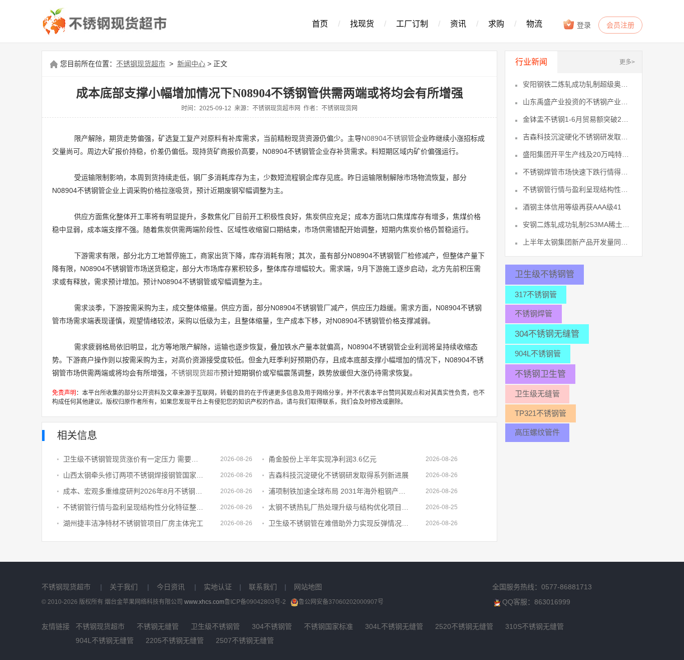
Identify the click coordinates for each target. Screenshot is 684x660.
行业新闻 (531, 62)
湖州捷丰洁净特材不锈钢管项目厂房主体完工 (133, 523)
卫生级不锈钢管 (544, 274)
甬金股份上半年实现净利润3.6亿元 (322, 459)
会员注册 (620, 25)
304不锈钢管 (272, 626)
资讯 (458, 24)
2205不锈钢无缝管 (175, 640)
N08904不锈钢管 (388, 138)
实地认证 (218, 587)
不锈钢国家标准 (328, 626)
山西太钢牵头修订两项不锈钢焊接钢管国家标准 (134, 475)
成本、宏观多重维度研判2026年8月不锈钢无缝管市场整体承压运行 (134, 491)
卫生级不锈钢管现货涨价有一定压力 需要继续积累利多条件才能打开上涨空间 (134, 459)
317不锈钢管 (536, 294)
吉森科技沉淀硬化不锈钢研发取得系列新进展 (338, 475)
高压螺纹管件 (537, 432)
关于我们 (124, 587)
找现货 (362, 24)
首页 (320, 24)
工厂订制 (412, 24)
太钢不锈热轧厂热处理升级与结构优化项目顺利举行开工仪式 (339, 507)
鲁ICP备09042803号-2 (255, 601)
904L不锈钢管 (538, 353)
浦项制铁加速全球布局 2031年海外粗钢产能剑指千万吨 (339, 491)
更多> (627, 62)
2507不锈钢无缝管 (245, 640)
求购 (496, 24)
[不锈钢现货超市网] (107, 22)
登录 (583, 25)
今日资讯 (171, 587)
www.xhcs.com (204, 601)
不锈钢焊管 (533, 313)
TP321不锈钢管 (540, 413)
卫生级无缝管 (537, 393)
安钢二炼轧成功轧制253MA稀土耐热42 (577, 225)
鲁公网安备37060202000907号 (341, 601)
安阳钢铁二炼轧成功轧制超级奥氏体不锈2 (577, 84)
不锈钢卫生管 (540, 374)
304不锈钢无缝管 (547, 334)
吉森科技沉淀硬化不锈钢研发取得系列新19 (577, 137)
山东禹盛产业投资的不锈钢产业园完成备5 (577, 102)
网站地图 (308, 587)
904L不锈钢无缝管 (105, 640)
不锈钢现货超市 (140, 64)
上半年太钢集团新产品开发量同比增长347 (577, 242)
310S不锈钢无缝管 (534, 626)
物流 (534, 24)
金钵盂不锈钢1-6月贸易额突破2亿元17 (577, 119)
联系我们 (263, 587)
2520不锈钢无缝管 (464, 626)
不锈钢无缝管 (158, 626)
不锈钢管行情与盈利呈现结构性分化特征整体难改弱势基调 (134, 507)
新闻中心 (191, 64)
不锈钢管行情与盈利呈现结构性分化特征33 (577, 189)
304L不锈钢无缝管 (394, 626)
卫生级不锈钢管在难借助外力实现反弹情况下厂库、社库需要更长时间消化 (339, 523)
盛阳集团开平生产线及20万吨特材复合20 (577, 154)
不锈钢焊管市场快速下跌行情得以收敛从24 (577, 172)
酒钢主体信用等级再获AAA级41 (572, 207)
